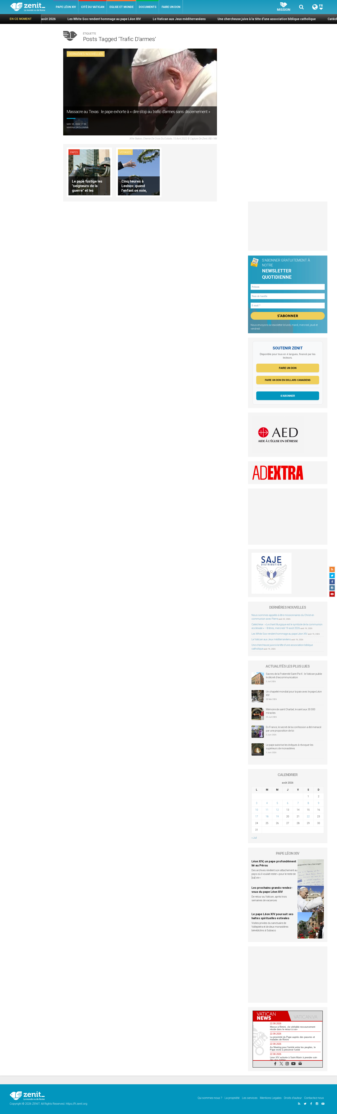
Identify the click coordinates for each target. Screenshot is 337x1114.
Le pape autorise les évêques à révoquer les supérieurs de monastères (289, 746)
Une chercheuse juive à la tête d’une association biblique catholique (219, 19)
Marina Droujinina (77, 127)
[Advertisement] (288, 226)
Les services (249, 1098)
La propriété (232, 1098)
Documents (147, 7)
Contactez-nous (314, 1098)
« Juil (254, 837)
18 (267, 816)
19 (277, 816)
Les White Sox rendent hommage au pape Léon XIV (56, 19)
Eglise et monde (122, 7)
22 (308, 816)
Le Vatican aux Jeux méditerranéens (131, 19)
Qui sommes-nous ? (210, 1098)
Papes (74, 152)
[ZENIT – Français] (31, 7)
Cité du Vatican (92, 7)
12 (277, 809)
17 (256, 816)
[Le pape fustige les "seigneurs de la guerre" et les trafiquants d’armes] (89, 172)
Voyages (125, 152)
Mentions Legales (271, 1098)
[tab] (270, 1016)
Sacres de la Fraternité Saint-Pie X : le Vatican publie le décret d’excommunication (294, 675)
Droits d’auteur (293, 1098)
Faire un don (171, 7)
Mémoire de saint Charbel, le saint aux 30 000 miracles (290, 711)
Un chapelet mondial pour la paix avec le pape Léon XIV (294, 693)
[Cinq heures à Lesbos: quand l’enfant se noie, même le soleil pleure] (139, 172)
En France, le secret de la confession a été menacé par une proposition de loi (293, 729)
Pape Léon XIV (66, 7)
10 (256, 809)
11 (267, 809)
